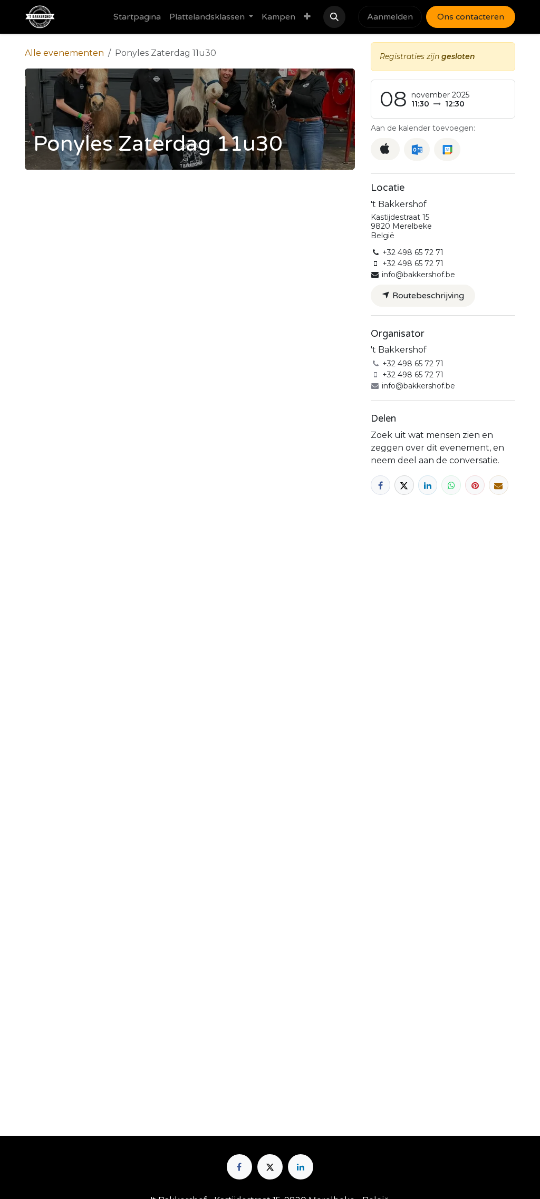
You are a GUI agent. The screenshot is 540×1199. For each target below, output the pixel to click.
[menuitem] (137, 16)
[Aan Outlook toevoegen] (417, 149)
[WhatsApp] (451, 485)
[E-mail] (498, 485)
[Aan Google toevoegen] (447, 149)
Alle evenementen (64, 53)
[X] (404, 485)
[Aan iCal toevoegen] (385, 149)
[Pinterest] (475, 485)
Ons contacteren (470, 17)
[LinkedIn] (428, 485)
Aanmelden (390, 17)
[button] (334, 17)
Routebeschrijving (427, 295)
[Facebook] (380, 485)
